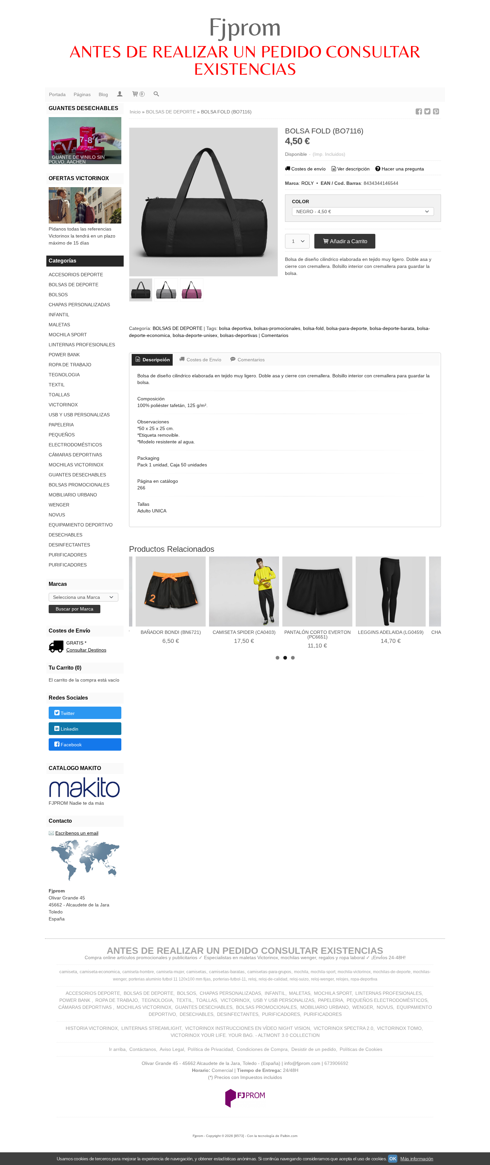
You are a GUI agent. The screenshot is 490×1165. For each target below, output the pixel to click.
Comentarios (274, 335)
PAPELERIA (61, 424)
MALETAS (59, 324)
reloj (252, 979)
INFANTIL (59, 314)
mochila (301, 971)
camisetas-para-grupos (269, 971)
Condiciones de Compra (262, 1049)
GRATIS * (76, 643)
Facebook (71, 745)
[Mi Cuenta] (119, 94)
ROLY (307, 183)
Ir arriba (117, 1049)
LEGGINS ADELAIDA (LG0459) (391, 632)
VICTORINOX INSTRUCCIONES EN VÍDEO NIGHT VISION (247, 1028)
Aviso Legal (172, 1049)
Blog (103, 94)
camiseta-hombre (138, 971)
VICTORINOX (63, 404)
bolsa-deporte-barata (392, 328)
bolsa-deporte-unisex (195, 335)
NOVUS (57, 514)
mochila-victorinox (354, 971)
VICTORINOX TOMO (399, 1028)
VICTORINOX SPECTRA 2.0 (343, 1028)
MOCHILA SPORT (68, 334)
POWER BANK (64, 354)
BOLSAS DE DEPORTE (73, 284)
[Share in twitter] (427, 111)
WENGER (59, 504)
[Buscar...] (156, 94)
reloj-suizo (299, 979)
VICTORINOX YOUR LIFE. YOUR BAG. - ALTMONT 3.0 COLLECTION (245, 1035)
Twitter (68, 713)
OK (392, 1158)
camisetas (196, 971)
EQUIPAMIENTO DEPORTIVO (81, 524)
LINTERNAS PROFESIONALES (82, 344)
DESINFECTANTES (69, 544)
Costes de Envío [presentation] (203, 359)
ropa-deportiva (364, 979)
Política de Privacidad (210, 1049)
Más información (416, 1158)
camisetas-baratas (227, 971)
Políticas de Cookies (361, 1049)
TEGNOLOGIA (64, 374)
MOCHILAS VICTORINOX (76, 464)
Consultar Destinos (86, 650)
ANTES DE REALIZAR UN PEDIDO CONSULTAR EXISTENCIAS (245, 60)
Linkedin (69, 729)
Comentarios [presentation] (250, 359)
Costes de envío (308, 168)
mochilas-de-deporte (392, 971)
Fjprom (245, 26)
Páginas (82, 94)
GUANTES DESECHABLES (77, 474)
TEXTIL (57, 384)
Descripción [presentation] (155, 359)
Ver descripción (353, 168)
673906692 (336, 1063)
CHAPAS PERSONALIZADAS (79, 304)
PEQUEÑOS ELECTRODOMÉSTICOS (75, 439)
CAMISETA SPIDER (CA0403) (244, 632)
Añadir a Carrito (348, 241)
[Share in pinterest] (436, 111)
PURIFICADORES (68, 554)
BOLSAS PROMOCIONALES (79, 484)
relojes (342, 979)
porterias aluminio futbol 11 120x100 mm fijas (170, 979)
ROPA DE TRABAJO (70, 364)
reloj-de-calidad (273, 979)
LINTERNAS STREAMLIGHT (151, 1028)
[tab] (152, 360)
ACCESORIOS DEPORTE (76, 274)
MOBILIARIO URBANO (73, 494)
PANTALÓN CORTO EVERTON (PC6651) (317, 635)
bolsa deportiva (235, 328)
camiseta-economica (100, 971)
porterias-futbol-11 (229, 979)
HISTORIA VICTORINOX (92, 1028)
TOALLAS (59, 394)
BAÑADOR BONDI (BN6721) (171, 632)
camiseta (68, 971)
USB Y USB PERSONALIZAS (79, 414)
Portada (57, 94)
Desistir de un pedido (313, 1049)
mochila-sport (323, 971)
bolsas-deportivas (238, 335)
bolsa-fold (313, 328)
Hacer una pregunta (403, 168)
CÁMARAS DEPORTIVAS (75, 454)
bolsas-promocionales (277, 328)
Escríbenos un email (76, 833)
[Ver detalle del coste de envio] (57, 647)
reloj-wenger (322, 979)
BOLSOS (58, 294)
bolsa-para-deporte (346, 328)
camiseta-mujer (170, 971)
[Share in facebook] (418, 111)
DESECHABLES (65, 534)
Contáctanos (142, 1049)
